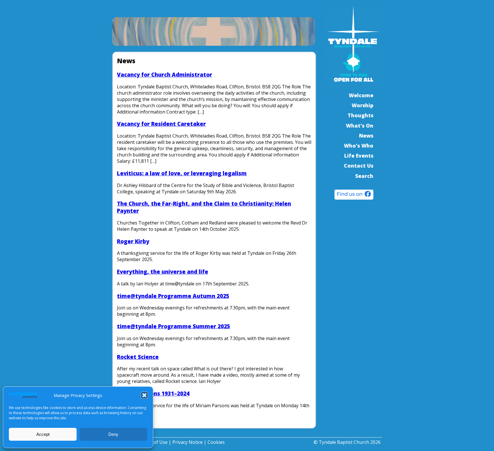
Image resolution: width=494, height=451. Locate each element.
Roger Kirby (133, 241)
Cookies (216, 442)
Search (364, 175)
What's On (359, 125)
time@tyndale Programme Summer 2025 (173, 326)
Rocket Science (138, 356)
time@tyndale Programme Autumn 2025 (173, 295)
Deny (113, 434)
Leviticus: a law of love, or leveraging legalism (182, 173)
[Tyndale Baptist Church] (354, 195)
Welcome (361, 95)
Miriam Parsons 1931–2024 (153, 393)
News (366, 135)
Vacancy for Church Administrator (164, 74)
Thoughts (360, 115)
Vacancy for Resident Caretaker (161, 123)
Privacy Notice (187, 442)
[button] (144, 395)
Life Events (358, 155)
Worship (362, 105)
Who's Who (358, 145)
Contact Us (358, 165)
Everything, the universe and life (162, 271)
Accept (42, 434)
